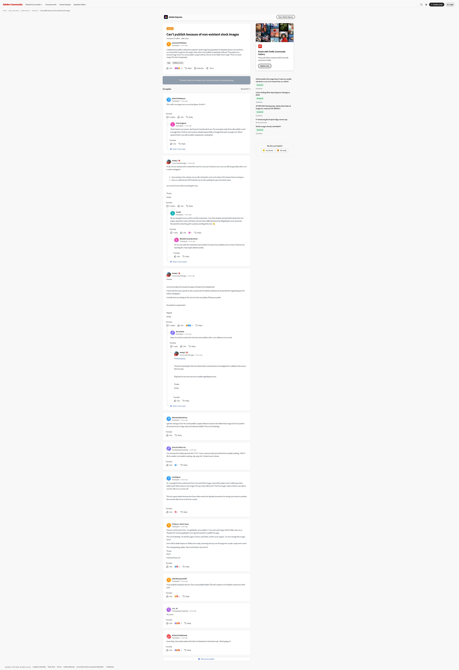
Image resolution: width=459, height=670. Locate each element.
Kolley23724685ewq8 (179, 635)
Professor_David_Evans (180, 524)
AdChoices (111, 667)
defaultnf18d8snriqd (179, 447)
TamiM (178, 212)
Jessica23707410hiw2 (179, 43)
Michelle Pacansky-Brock (188, 239)
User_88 (175, 608)
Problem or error (178, 63)
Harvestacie (180, 331)
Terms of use (51, 667)
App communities (14, 10)
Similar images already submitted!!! (268, 126)
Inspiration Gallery (80, 4)
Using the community (39, 667)
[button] (436, 4)
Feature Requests (65, 4)
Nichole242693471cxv (179, 418)
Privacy (59, 667)
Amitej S (175, 161)
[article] (206, 108)
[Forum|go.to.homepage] (13, 4)
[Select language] (426, 4)
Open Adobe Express (285, 17)
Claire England (181, 123)
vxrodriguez (176, 477)
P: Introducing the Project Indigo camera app (271, 119)
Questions (35, 10)
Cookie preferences (69, 667)
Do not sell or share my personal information (90, 667)
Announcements (51, 4)
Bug (169, 63)
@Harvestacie (180, 358)
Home (4, 10)
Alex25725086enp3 (178, 98)
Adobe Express (25, 10)
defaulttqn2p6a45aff (179, 579)
